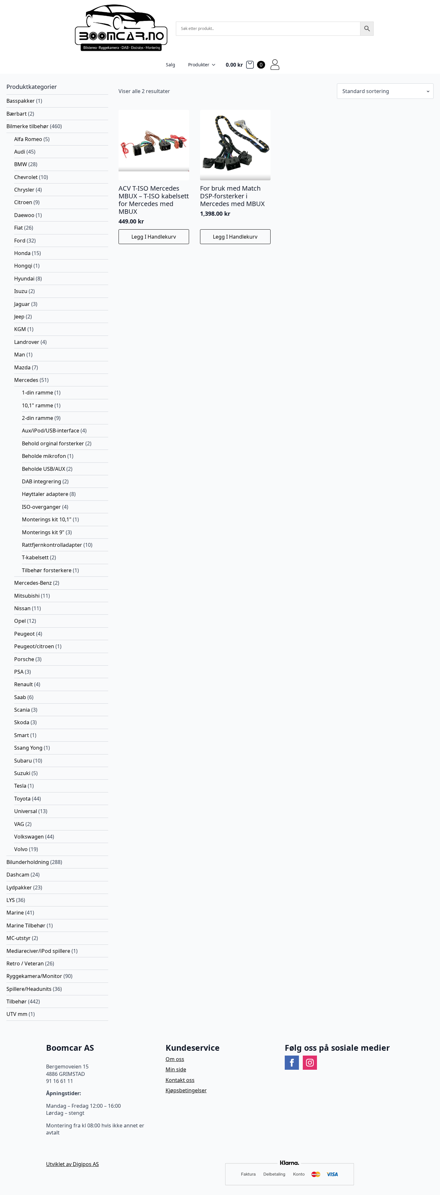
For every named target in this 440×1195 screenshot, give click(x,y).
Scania (22, 709)
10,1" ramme (37, 405)
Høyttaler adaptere (45, 494)
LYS (10, 900)
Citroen (23, 202)
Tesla (20, 785)
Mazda (22, 367)
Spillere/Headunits (29, 988)
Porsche (24, 659)
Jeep (19, 316)
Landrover (26, 342)
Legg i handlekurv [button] (153, 236)
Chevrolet (26, 177)
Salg (170, 65)
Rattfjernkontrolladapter (52, 544)
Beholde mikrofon (44, 456)
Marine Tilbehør (25, 925)
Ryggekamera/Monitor (34, 976)
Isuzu (20, 291)
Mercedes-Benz (33, 582)
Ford (19, 240)
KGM (20, 329)
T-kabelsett (35, 557)
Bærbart (16, 113)
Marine (15, 912)
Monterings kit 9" (43, 532)
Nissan (22, 608)
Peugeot (24, 633)
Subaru (23, 760)
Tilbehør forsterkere (47, 570)
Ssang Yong (28, 747)
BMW (20, 164)
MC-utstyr (18, 938)
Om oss (175, 1059)
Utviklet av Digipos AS (72, 1164)
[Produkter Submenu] (215, 64)
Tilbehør (16, 1001)
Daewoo (24, 215)
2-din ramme (37, 418)
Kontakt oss (180, 1080)
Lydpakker (19, 887)
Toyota (22, 798)
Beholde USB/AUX (43, 468)
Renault (23, 684)
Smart (21, 735)
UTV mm (16, 1014)
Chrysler (24, 189)
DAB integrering (41, 481)
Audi (19, 151)
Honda (22, 253)
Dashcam (17, 874)
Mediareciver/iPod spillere (38, 950)
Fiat (18, 227)
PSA (19, 671)
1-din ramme (37, 392)
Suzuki (22, 773)
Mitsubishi (27, 595)
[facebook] (292, 1063)
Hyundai (24, 278)
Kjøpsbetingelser (186, 1090)
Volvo (21, 849)
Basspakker (20, 100)
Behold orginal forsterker (53, 443)
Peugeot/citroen (34, 646)
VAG (19, 824)
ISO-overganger (41, 506)
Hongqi (23, 265)
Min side (176, 1069)
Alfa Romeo (28, 139)
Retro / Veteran (25, 963)
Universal (25, 811)
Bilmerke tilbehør (27, 126)
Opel (20, 620)
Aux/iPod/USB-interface (50, 430)
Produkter (198, 65)
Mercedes (26, 380)
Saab (20, 697)
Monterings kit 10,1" (47, 519)
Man (19, 354)
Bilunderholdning (27, 862)
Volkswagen (29, 836)
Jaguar (22, 304)
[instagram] (310, 1063)
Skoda (21, 722)
